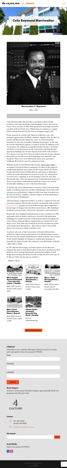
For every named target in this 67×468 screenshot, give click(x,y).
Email (8, 355)
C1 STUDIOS (35, 465)
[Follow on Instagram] (11, 451)
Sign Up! (13, 382)
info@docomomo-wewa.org (24, 427)
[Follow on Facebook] (8, 451)
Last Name (10, 372)
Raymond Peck (12, 205)
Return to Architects (33, 330)
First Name (10, 363)
